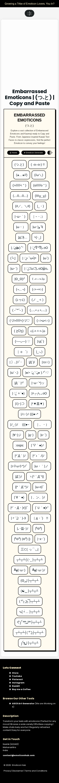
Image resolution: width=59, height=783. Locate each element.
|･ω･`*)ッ (38, 381)
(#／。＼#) (22, 205)
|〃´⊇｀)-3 (18, 517)
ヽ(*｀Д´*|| (36, 475)
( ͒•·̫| (12, 257)
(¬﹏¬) (20, 288)
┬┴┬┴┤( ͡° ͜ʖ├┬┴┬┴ (29, 631)
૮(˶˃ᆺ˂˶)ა (38, 329)
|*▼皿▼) (37, 402)
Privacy (7, 770)
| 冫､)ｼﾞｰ (16, 361)
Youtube (17, 676)
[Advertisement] (29, 56)
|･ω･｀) (20, 215)
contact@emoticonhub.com (19, 755)
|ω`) (45, 257)
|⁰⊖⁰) (38, 527)
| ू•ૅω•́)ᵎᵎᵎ (29, 257)
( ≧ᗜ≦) (19, 329)
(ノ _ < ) (37, 298)
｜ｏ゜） (23, 350)
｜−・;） (38, 215)
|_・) (40, 205)
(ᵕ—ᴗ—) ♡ (22, 340)
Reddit (16, 686)
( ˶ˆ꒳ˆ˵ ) (17, 309)
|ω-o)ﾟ (39, 486)
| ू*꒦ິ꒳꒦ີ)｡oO (39, 246)
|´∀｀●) (19, 496)
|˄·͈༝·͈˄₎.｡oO (39, 392)
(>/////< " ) (19, 184)
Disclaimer (17, 770)
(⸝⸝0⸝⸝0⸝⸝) (20, 194)
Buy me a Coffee (21, 689)
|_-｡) (39, 350)
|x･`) (43, 434)
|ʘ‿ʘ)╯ (19, 277)
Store (15, 672)
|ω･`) (13, 267)
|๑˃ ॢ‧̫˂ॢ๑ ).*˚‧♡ (37, 371)
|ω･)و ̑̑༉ (38, 225)
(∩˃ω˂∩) (43, 319)
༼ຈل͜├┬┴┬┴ (29, 642)
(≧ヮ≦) (20, 298)
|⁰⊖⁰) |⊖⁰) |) (22, 538)
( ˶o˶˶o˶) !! (38, 163)
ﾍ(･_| (37, 236)
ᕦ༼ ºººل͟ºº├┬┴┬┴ (29, 621)
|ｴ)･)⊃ (19, 402)
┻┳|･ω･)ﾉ (38, 569)
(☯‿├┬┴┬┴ (29, 590)
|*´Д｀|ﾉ (20, 454)
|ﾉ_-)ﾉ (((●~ (19, 423)
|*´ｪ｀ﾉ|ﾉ (38, 454)
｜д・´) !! (40, 517)
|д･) (30, 434)
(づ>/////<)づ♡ (20, 319)
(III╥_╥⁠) (40, 194)
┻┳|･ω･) (19, 569)
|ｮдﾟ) (40, 340)
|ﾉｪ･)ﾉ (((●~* (29, 413)
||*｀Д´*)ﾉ (21, 486)
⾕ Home (13, 153)
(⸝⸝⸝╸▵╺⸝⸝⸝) (38, 309)
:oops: (19, 444)
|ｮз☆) (46, 361)
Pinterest (17, 679)
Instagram (18, 682)
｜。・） (42, 423)
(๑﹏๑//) (21, 173)
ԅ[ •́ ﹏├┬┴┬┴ (29, 610)
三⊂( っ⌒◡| (29, 548)
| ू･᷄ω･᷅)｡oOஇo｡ (36, 267)
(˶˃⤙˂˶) (37, 288)
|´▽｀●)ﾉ (37, 444)
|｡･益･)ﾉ (22, 527)
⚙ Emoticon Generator (33, 153)
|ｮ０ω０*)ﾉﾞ (19, 465)
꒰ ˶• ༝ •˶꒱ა (38, 277)
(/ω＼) (38, 173)
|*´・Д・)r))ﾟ (19, 506)
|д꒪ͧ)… (22, 236)
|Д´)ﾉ (18, 475)
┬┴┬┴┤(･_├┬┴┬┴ (29, 558)
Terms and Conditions (36, 770)
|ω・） (21, 225)
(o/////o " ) (40, 184)
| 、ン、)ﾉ (38, 496)
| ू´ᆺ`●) (18, 392)
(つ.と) (19, 163)
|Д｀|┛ (19, 381)
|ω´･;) (14, 371)
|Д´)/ (31, 361)
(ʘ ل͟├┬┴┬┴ (30, 579)
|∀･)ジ (17, 434)
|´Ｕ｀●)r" (41, 506)
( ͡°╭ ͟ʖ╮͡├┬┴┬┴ (29, 600)
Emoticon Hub (19, 765)
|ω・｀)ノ (41, 465)
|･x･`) (41, 538)
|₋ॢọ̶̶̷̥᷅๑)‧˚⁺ (17, 246)
